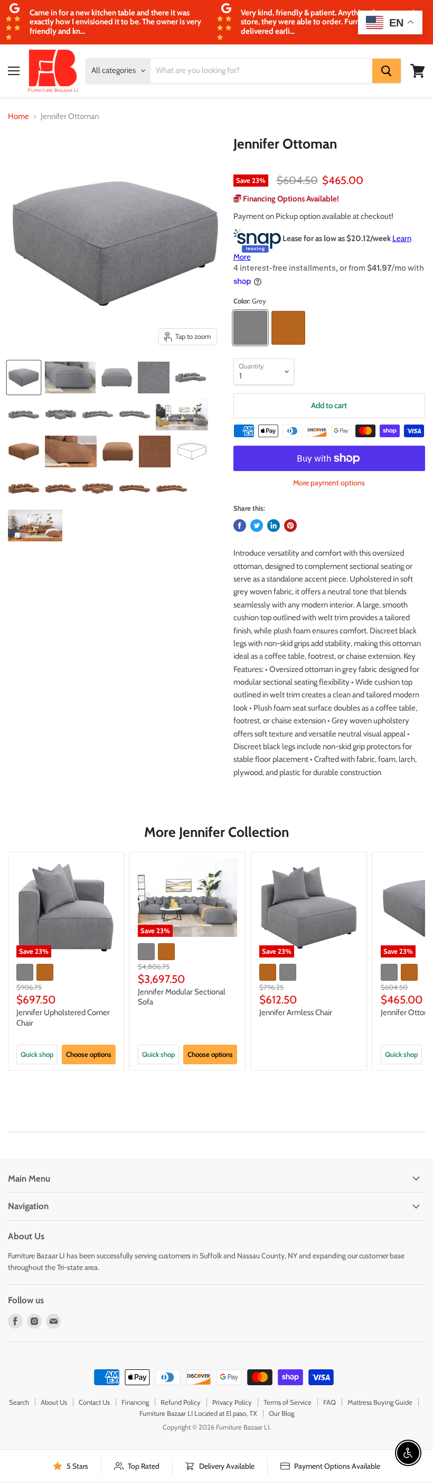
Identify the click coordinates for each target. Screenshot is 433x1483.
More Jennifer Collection (216, 832)
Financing (135, 1402)
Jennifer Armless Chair (295, 1012)
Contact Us (94, 1402)
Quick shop (37, 1054)
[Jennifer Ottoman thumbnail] (24, 377)
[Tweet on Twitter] (256, 525)
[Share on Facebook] (239, 525)
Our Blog (281, 1413)
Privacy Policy (232, 1402)
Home (18, 116)
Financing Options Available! (290, 199)
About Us (54, 1402)
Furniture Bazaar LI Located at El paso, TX (198, 1413)
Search (19, 1402)
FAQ (329, 1402)
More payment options (329, 482)
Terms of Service (287, 1402)
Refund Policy (181, 1402)
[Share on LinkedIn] (273, 525)
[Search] (386, 71)
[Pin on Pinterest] (290, 525)
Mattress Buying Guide (379, 1402)
